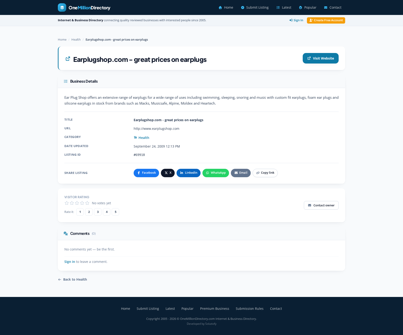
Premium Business (214, 308)
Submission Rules (250, 308)
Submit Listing (257, 7)
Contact (335, 7)
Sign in (69, 262)
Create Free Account (328, 20)
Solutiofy (210, 324)
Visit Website (323, 58)
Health (76, 39)
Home (228, 7)
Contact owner (324, 205)
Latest (286, 7)
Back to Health (75, 279)
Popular (310, 7)
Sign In (298, 20)
